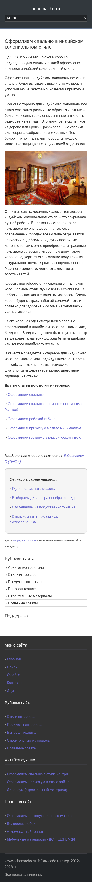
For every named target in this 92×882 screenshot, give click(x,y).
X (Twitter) (13, 462)
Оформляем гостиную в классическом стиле (44, 437)
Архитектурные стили (26, 567)
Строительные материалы (30, 596)
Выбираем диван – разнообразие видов (45, 498)
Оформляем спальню (26, 395)
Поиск (12, 667)
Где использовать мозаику (33, 489)
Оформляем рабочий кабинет (32, 419)
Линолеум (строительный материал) (37, 790)
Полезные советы (23, 603)
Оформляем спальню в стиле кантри (37, 774)
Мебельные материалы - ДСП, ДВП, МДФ (41, 839)
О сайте (13, 675)
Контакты (14, 683)
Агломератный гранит (25, 831)
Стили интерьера (22, 575)
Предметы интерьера (26, 582)
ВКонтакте (74, 456)
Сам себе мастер (54, 861)
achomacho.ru (46, 8)
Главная (14, 659)
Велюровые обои (21, 823)
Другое (13, 691)
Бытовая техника (22, 589)
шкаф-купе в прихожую (25, 540)
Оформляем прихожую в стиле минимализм (44, 428)
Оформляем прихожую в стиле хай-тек (39, 782)
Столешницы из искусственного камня (44, 507)
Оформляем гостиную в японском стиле (40, 816)
